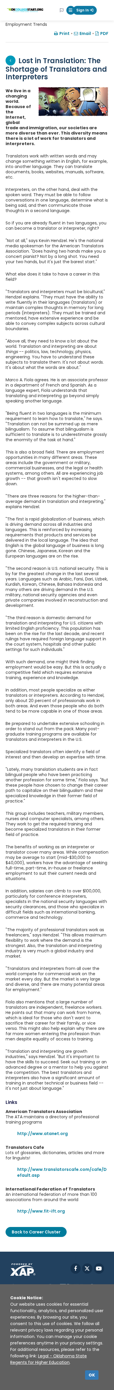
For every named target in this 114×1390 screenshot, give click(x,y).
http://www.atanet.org (42, 1133)
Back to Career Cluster (36, 1232)
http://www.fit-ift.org (41, 1211)
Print (64, 33)
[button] (70, 10)
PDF (104, 33)
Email (85, 33)
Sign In (83, 10)
